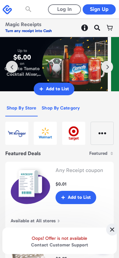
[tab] (21, 108)
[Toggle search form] (29, 9)
